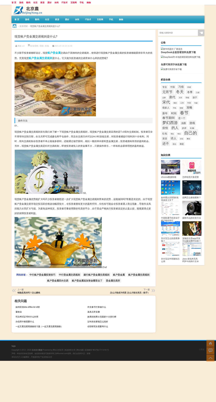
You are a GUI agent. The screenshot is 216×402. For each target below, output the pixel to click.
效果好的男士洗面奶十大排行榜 (101, 316)
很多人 (165, 107)
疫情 (165, 128)
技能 (181, 108)
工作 (182, 102)
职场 (47, 45)
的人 (175, 127)
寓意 (175, 103)
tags (14, 345)
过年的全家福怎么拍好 (97, 321)
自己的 (190, 132)
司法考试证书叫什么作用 (27, 316)
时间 (173, 113)
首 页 (14, 2)
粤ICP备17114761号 (100, 349)
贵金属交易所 (113, 280)
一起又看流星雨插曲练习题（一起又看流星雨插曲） (39, 326)
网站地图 (80, 349)
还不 (165, 143)
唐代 (172, 97)
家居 (42, 2)
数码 (28, 2)
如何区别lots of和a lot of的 (28, 306)
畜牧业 (19, 311)
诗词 (181, 139)
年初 (189, 102)
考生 (172, 133)
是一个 (181, 118)
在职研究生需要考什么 (97, 326)
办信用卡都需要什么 (25, 321)
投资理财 (24, 26)
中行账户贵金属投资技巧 (42, 274)
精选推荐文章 (70, 349)
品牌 (164, 97)
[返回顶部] (209, 358)
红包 (164, 133)
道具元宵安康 (93, 311)
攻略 (189, 107)
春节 (184, 112)
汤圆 (183, 123)
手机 (82, 2)
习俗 (181, 87)
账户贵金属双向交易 (57, 280)
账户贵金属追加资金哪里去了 (87, 280)
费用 (188, 138)
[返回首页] (209, 343)
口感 (197, 92)
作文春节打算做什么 (96, 306)
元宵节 (167, 91)
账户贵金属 (54, 53)
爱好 (49, 2)
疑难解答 (88, 349)
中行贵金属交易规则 (69, 274)
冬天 (180, 91)
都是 (182, 143)
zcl (23, 46)
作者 (189, 87)
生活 (35, 2)
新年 (165, 113)
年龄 (196, 103)
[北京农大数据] (27, 5)
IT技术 (65, 2)
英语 (164, 138)
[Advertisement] (88, 381)
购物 (89, 2)
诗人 (173, 138)
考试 (179, 134)
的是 (184, 128)
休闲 (57, 2)
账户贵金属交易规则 (40, 58)
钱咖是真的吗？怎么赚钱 (28, 292)
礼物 (192, 128)
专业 (164, 86)
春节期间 (168, 117)
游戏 (21, 2)
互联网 (74, 2)
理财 (42, 45)
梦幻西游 (170, 122)
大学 (180, 97)
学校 (187, 97)
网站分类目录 (58, 349)
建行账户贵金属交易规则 (96, 274)
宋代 (166, 102)
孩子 (195, 97)
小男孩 (201, 349)
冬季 (189, 92)
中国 (172, 86)
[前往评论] (209, 350)
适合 (174, 144)
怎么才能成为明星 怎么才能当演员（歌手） (130, 292)
